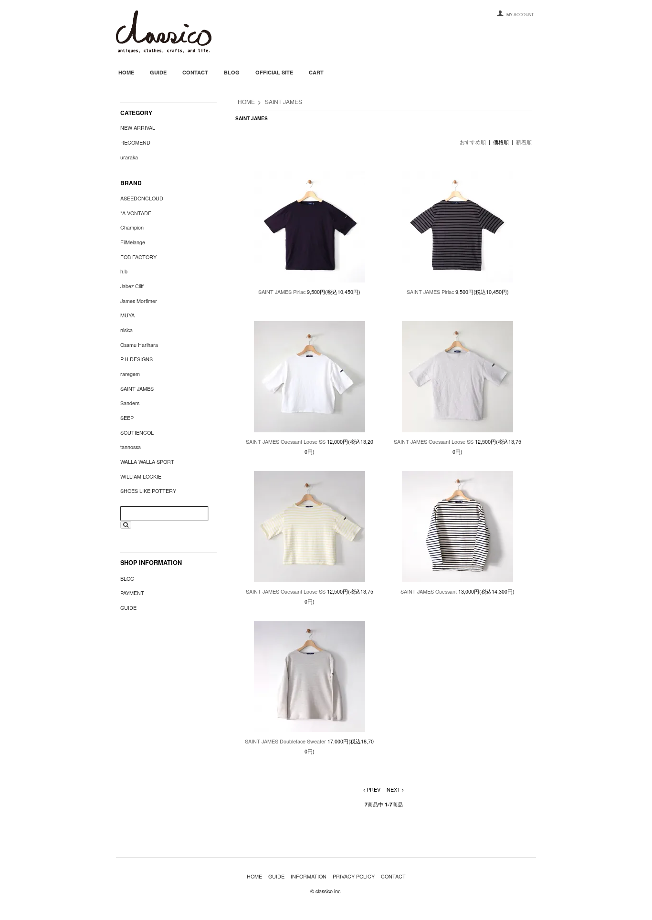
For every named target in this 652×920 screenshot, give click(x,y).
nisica (126, 330)
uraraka (129, 157)
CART (316, 72)
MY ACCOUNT (520, 14)
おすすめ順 (473, 142)
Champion (132, 227)
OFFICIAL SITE (274, 72)
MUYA (127, 315)
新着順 (524, 142)
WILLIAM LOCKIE (140, 476)
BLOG (232, 72)
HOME (126, 72)
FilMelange (132, 242)
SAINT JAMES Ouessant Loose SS (286, 441)
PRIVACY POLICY (354, 876)
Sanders (129, 403)
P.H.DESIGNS (136, 359)
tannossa (130, 446)
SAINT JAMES (283, 101)
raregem (130, 373)
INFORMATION (308, 876)
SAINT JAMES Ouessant (428, 591)
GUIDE (158, 72)
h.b (123, 271)
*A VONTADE (135, 213)
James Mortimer (138, 300)
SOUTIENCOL (137, 432)
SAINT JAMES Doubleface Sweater (285, 741)
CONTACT (195, 72)
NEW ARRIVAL (137, 127)
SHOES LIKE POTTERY (148, 490)
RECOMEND (135, 142)
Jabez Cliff (132, 286)
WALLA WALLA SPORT (147, 461)
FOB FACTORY (138, 257)
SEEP (127, 417)
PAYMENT (132, 592)
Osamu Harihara (139, 344)
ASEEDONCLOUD (141, 198)
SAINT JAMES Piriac (281, 291)
